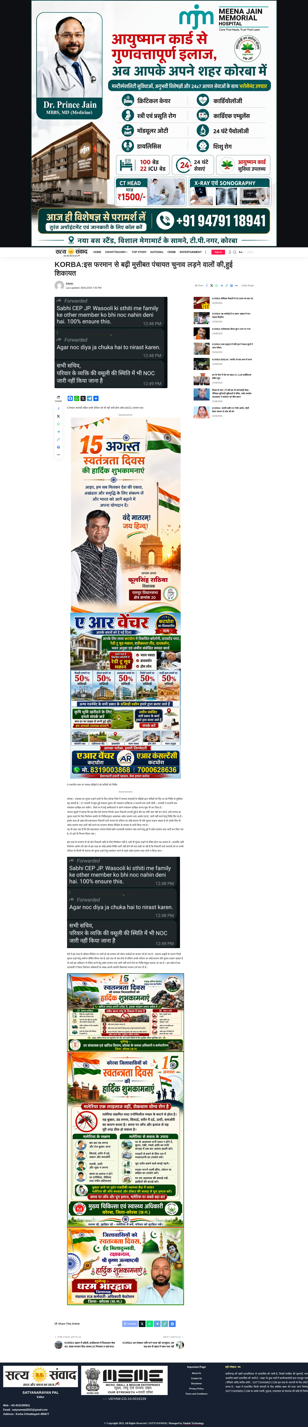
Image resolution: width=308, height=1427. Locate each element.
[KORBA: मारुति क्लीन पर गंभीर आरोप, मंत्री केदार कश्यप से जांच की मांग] (202, 412)
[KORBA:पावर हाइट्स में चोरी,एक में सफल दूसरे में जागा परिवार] (202, 349)
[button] (205, 252)
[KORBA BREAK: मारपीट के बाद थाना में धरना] (202, 364)
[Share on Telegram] (221, 285)
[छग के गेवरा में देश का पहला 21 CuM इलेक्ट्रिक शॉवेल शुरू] (202, 379)
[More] (236, 285)
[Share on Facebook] (206, 285)
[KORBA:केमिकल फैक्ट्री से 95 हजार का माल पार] (202, 303)
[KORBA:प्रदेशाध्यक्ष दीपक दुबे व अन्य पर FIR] (202, 333)
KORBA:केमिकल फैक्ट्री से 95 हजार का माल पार (232, 298)
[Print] (231, 285)
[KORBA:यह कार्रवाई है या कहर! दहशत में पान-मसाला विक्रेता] (202, 318)
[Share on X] (211, 285)
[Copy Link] (226, 285)
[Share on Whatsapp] (216, 285)
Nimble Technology (193, 1423)
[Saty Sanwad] (71, 252)
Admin (69, 283)
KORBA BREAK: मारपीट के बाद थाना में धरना (232, 359)
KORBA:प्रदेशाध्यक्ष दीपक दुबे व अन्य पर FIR (231, 329)
